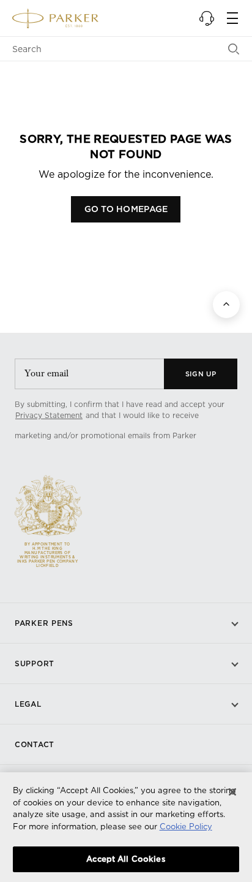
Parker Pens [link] (44, 623)
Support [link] (34, 663)
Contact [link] (34, 744)
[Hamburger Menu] (232, 18)
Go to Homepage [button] (126, 209)
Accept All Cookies (125, 858)
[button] (206, 18)
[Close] (232, 791)
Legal (28, 704)
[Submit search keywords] (234, 49)
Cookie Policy (186, 826)
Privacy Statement (49, 415)
